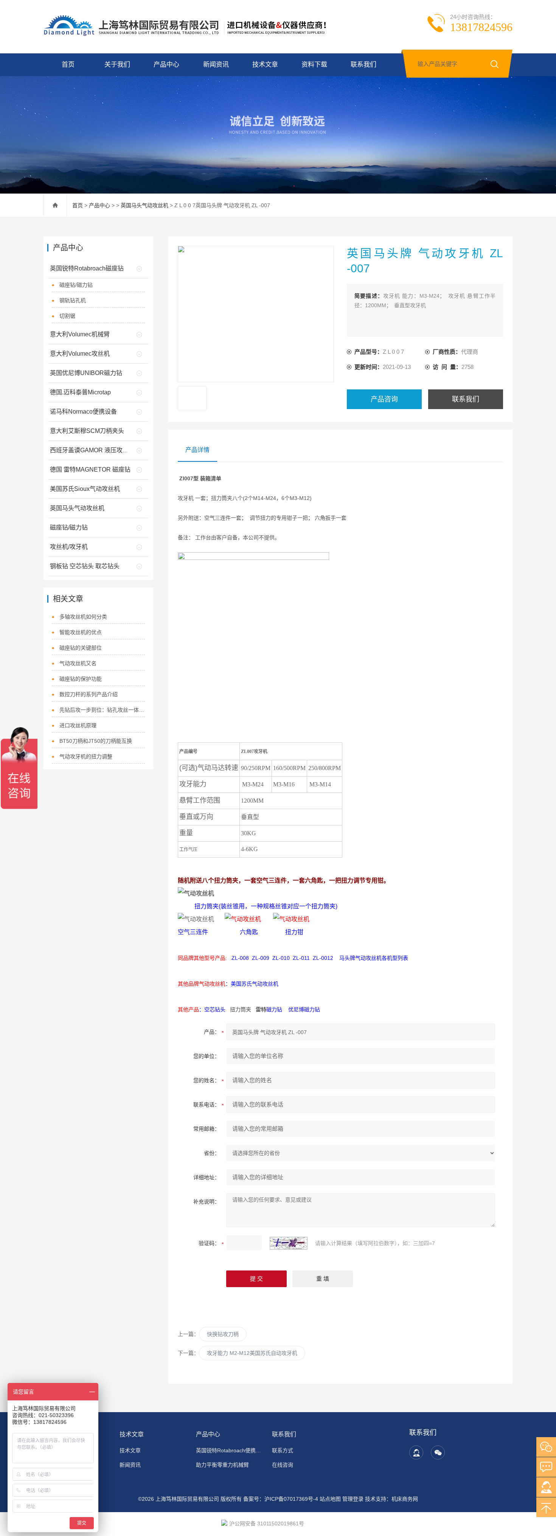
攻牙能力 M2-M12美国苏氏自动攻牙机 (252, 1353)
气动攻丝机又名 (77, 663)
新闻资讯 (216, 64)
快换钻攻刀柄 (223, 1334)
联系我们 (363, 64)
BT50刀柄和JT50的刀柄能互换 (95, 741)
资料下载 (314, 64)
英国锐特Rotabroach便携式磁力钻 (229, 1450)
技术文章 (265, 64)
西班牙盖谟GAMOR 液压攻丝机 (92, 450)
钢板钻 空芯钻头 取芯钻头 (85, 566)
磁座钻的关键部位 (80, 648)
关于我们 (117, 64)
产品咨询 (384, 399)
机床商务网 (404, 1499)
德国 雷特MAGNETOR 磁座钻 (90, 469)
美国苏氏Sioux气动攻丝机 (85, 489)
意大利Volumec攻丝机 (80, 353)
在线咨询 (282, 1465)
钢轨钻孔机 (72, 300)
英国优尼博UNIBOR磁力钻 (86, 373)
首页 (68, 64)
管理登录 (352, 1499)
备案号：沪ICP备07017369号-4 (280, 1499)
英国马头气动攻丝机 (144, 205)
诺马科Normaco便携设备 (83, 411)
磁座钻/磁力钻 (76, 285)
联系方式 (282, 1450)
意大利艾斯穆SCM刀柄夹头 (87, 431)
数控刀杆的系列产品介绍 (88, 694)
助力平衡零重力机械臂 (222, 1465)
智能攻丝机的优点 (80, 632)
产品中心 (166, 64)
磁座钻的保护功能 (80, 679)
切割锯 (67, 316)
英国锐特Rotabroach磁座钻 (87, 268)
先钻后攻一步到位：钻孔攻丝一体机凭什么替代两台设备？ (102, 710)
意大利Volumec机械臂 (80, 334)
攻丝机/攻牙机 (69, 547)
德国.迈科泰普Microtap (80, 392)
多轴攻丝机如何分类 (83, 617)
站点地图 (330, 1499)
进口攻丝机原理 (77, 725)
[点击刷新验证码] (289, 1243)
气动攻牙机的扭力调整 (85, 756)
